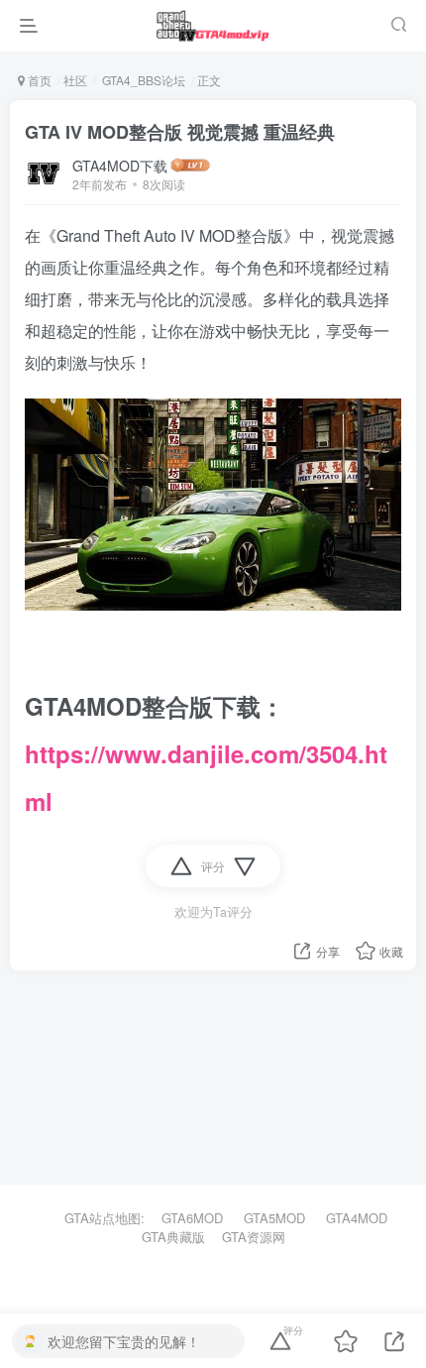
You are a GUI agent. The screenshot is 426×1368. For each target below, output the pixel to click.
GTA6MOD (192, 1217)
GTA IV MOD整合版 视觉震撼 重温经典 (180, 132)
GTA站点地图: (96, 1217)
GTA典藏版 (173, 1236)
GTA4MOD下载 (119, 165)
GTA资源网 (253, 1236)
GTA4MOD (356, 1217)
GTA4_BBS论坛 (142, 79)
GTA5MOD (274, 1217)
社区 (75, 79)
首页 (38, 79)
